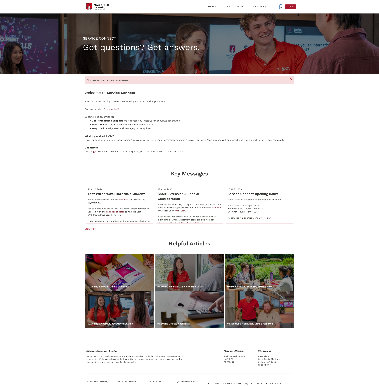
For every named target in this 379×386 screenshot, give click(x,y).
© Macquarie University (97, 382)
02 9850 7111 (229, 362)
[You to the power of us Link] (271, 337)
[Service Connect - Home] (98, 7)
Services (259, 6)
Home (212, 6)
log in (94, 151)
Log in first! (112, 109)
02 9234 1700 (264, 365)
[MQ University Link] (101, 338)
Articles (233, 6)
